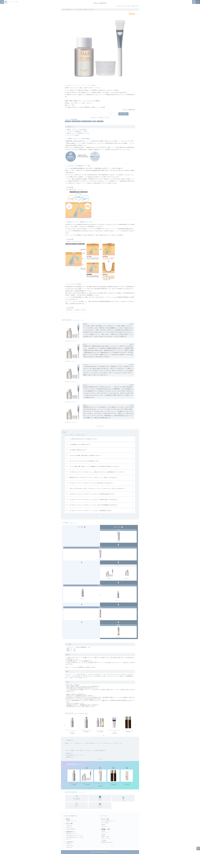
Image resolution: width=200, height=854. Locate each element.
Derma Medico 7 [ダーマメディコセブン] (74, 835)
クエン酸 (71, 170)
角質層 (127, 170)
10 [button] (111, 789)
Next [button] (136, 725)
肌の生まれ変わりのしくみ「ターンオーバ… (75, 755)
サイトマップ (103, 815)
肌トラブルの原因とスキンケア (108, 820)
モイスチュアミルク (110, 297)
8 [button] (106, 789)
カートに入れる (123, 113)
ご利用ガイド (69, 843)
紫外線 (94, 286)
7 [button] (104, 789)
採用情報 (103, 834)
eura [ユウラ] (69, 827)
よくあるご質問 (69, 845)
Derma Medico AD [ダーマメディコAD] (74, 837)
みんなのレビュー (105, 826)
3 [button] (99, 736)
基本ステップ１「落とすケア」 (74, 241)
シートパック (118, 230)
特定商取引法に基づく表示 (107, 842)
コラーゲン (69, 179)
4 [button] (101, 736)
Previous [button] (64, 725)
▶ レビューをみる (105, 117)
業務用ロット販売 (105, 836)
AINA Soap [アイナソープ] (71, 833)
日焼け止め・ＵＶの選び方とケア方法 (76, 310)
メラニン (85, 176)
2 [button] (97, 736)
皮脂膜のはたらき (70, 757)
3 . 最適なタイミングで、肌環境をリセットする (77, 133)
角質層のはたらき (70, 753)
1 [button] (94, 736)
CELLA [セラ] (79, 9)
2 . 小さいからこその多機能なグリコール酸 (76, 131)
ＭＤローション (79, 657)
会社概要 (103, 831)
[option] (100, 49)
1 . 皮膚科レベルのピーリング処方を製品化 (76, 129)
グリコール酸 (81, 143)
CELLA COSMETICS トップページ (69, 9)
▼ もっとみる (100, 426)
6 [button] (106, 736)
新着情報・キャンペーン (71, 820)
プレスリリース (104, 832)
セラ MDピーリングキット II (71, 341)
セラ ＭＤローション (72, 647)
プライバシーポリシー (106, 838)
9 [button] (108, 789)
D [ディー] (68, 839)
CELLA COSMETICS (71, 815)
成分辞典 (103, 824)
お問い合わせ (69, 847)
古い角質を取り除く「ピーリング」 (75, 189)
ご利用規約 (103, 840)
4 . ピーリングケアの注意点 (72, 135)
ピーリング (89, 141)
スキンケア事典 (104, 822)
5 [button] (104, 736)
